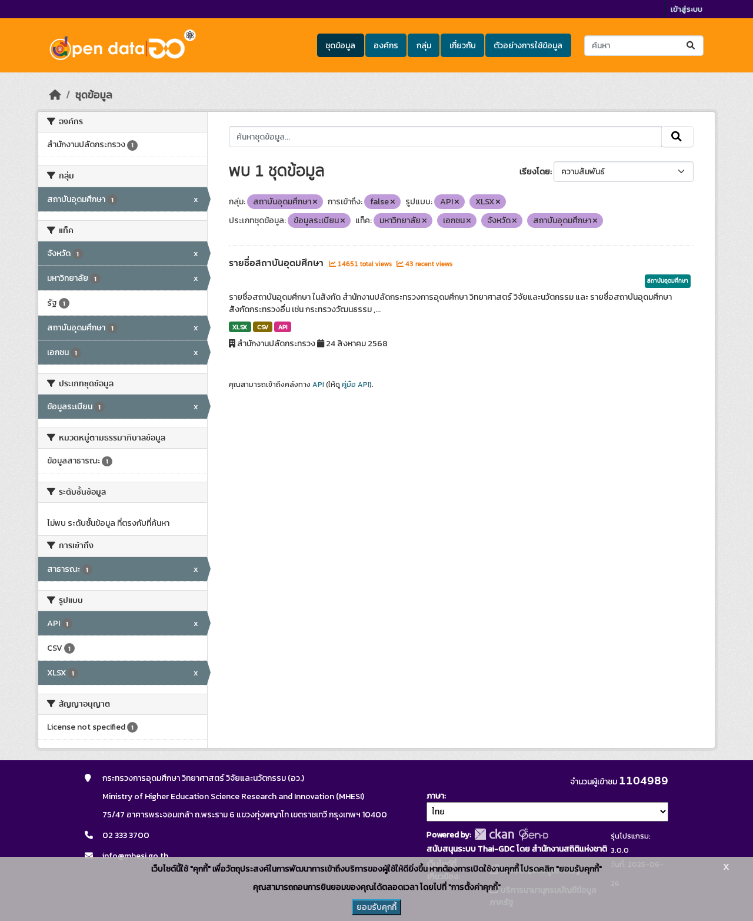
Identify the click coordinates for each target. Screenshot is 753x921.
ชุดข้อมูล (340, 45)
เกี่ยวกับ (462, 45)
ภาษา (435, 796)
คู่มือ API (355, 384)
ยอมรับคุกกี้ (376, 907)
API (283, 327)
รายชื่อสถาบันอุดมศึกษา (277, 263)
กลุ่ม (424, 45)
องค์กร (386, 45)
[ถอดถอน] (315, 202)
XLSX (239, 327)
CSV (262, 327)
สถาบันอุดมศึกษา (667, 281)
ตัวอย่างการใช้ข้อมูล (528, 45)
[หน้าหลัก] (55, 94)
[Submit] (691, 45)
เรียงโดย (534, 171)
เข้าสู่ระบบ (686, 9)
